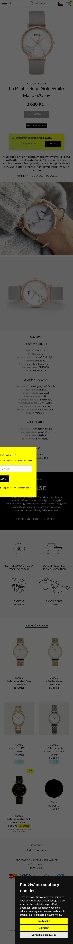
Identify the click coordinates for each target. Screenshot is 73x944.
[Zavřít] (31, 451)
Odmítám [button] (44, 927)
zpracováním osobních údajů (17, 488)
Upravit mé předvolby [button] (43, 934)
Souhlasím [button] (44, 921)
